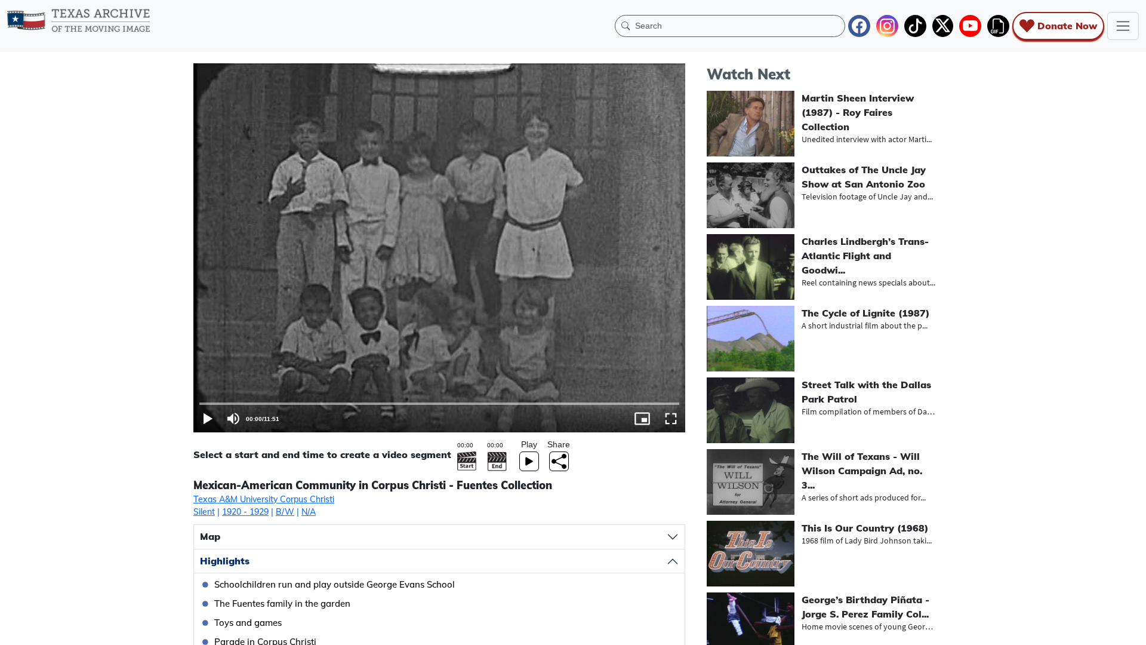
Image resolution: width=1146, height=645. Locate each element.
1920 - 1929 (245, 511)
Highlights (224, 561)
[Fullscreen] (671, 418)
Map (210, 536)
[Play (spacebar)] (207, 418)
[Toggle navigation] (1123, 26)
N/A (308, 511)
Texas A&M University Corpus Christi (263, 499)
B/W (285, 511)
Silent (204, 511)
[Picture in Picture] (642, 418)
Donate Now (1067, 26)
